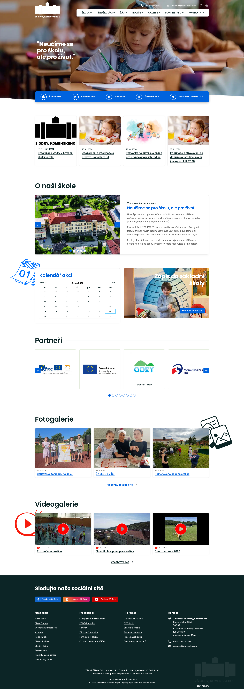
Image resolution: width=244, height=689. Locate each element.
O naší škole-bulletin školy (92, 618)
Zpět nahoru (202, 686)
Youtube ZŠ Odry (108, 599)
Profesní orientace (133, 632)
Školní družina (42, 641)
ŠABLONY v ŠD (105, 473)
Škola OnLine (41, 623)
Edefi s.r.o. (132, 679)
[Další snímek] (117, 225)
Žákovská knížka (132, 627)
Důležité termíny (87, 623)
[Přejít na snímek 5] (124, 395)
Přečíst (56, 155)
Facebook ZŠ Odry (50, 599)
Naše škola (40, 618)
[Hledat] (201, 6)
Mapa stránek (124, 673)
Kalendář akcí (41, 637)
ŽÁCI (122, 12)
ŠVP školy (129, 623)
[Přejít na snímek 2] (113, 395)
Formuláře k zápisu (88, 637)
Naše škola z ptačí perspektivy (115, 551)
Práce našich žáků (133, 637)
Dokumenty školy (43, 659)
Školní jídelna (41, 646)
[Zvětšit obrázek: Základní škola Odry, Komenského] (77, 224)
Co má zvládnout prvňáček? (93, 641)
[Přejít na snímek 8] (134, 395)
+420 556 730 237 (155, 5)
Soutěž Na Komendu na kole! (55, 473)
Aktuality (39, 632)
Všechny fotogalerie (120, 484)
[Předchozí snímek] (38, 225)
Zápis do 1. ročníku (88, 632)
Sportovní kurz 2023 (167, 551)
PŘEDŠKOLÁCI (105, 12)
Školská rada (41, 650)
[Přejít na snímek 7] (131, 395)
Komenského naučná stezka (172, 473)
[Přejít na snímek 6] (127, 395)
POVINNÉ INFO (173, 12)
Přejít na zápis (190, 310)
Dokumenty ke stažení (135, 641)
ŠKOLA (85, 12)
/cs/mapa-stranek (206, 6)
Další (113, 282)
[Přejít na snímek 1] (109, 395)
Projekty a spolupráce (45, 655)
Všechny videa (120, 561)
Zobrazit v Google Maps (184, 635)
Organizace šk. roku (133, 618)
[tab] (70, 250)
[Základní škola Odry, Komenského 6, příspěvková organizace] (47, 10)
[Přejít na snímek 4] (120, 395)
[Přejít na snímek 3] (116, 395)
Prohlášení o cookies (142, 673)
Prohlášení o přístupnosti (104, 673)
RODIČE (136, 12)
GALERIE (153, 12)
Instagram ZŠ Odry (79, 599)
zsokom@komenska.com (184, 5)
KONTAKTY (195, 12)
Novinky (83, 627)
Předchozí (43, 282)
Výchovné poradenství (46, 627)
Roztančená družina (49, 551)
